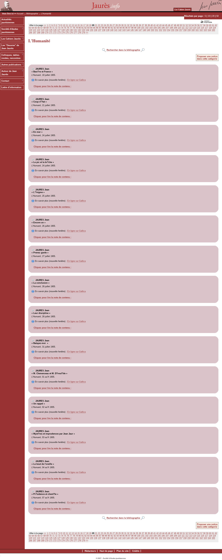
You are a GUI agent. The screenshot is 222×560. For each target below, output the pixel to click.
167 (34, 32)
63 (30, 28)
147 (140, 30)
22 (99, 25)
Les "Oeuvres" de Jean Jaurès (10, 47)
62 (216, 25)
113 (190, 28)
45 (166, 25)
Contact (5, 81)
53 (190, 25)
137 (99, 30)
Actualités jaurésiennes (7, 21)
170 (46, 32)
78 (74, 28)
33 (131, 25)
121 (34, 30)
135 (91, 30)
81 (82, 28)
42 (157, 25)
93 (118, 28)
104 (155, 28)
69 (47, 28)
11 (67, 25)
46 (169, 25)
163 (205, 30)
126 (55, 30)
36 (140, 25)
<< (45, 25)
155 (172, 30)
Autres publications (11, 64)
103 (151, 28)
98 (132, 28)
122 (38, 30)
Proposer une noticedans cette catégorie (207, 57)
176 (71, 32)
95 (123, 28)
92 (115, 28)
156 (176, 30)
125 (50, 30)
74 (62, 28)
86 (97, 28)
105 (159, 28)
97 (129, 28)
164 (209, 30)
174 (63, 32)
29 (119, 25)
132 (79, 30)
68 (44, 28)
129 (67, 30)
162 (201, 30)
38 (146, 25)
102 (147, 28)
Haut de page (106, 551)
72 (56, 28)
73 (59, 28)
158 (185, 30)
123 (42, 30)
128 (63, 30)
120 (30, 30)
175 (67, 32)
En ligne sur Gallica (76, 80)
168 (38, 32)
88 (103, 28)
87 (100, 28)
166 (30, 32)
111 (183, 28)
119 (214, 28)
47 (172, 25)
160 (193, 30)
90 (109, 28)
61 (213, 25)
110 (179, 28)
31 (125, 25)
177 (75, 32)
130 (71, 30)
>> (87, 32)
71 (53, 28)
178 (79, 32)
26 (111, 25)
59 (207, 25)
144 (128, 30)
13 (73, 25)
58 (204, 25)
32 (128, 25)
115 (198, 28)
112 (187, 28)
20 (213, 16)
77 (71, 28)
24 (105, 25)
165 (213, 30)
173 (59, 32)
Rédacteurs (90, 551)
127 (59, 30)
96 (126, 28)
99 (135, 28)
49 (178, 25)
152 (160, 30)
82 (85, 28)
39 (149, 25)
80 (79, 28)
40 (151, 25)
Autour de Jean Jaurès (9, 73)
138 (103, 30)
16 (81, 25)
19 (90, 25)
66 (39, 28)
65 (36, 28)
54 (192, 25)
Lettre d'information (11, 87)
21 (96, 25)
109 (175, 28)
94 (120, 28)
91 (112, 28)
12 (70, 25)
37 (143, 25)
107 (167, 28)
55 (195, 25)
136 (95, 30)
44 (163, 25)
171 (50, 32)
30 (122, 25)
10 (209, 16)
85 (94, 28)
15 (78, 25)
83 (88, 28)
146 (136, 30)
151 (156, 30)
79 (77, 28)
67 (41, 28)
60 (210, 25)
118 (210, 28)
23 (102, 25)
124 (46, 30)
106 (163, 28)
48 (175, 25)
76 (68, 28)
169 (42, 32)
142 (120, 30)
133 (83, 30)
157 (181, 30)
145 (132, 30)
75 (65, 28)
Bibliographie (32, 14)
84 (91, 28)
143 (124, 30)
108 (171, 28)
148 (144, 30)
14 (75, 25)
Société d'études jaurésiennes (9, 30)
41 (154, 25)
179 (83, 32)
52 (187, 25)
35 (137, 25)
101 (142, 28)
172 (55, 32)
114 (194, 28)
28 (116, 25)
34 (134, 25)
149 (148, 30)
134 (87, 30)
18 (87, 25)
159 (189, 30)
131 (75, 30)
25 (108, 25)
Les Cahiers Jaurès (182, 9)
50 (217, 16)
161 (197, 30)
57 (201, 25)
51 (184, 25)
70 (50, 28)
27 (113, 25)
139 (107, 30)
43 (160, 25)
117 (206, 28)
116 (202, 28)
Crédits (135, 551)
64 (33, 28)
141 (116, 30)
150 (152, 30)
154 (168, 30)
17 (84, 25)
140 (111, 30)
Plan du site (123, 551)
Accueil (20, 14)
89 (106, 28)
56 (198, 25)
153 (164, 30)
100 (138, 28)
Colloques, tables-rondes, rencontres (10, 57)
